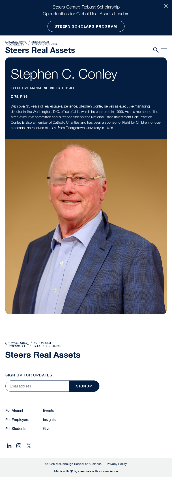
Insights (49, 419)
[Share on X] (28, 445)
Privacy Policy (117, 464)
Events (48, 410)
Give (46, 428)
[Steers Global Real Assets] (40, 50)
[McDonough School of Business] (40, 43)
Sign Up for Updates (28, 375)
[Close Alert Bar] (166, 6)
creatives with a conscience (98, 471)
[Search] (156, 50)
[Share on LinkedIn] (9, 445)
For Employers (17, 419)
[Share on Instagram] (18, 445)
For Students (15, 428)
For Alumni (14, 410)
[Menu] (164, 50)
